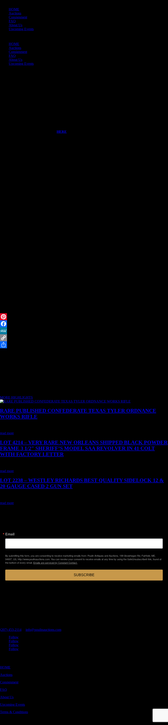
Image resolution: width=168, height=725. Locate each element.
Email (9, 534)
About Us (15, 25)
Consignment (18, 17)
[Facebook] (84, 323)
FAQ (12, 21)
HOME (14, 9)
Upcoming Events (21, 29)
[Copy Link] (84, 337)
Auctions (15, 13)
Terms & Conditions (14, 712)
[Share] (84, 344)
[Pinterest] (84, 316)
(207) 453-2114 (10, 630)
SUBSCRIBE (84, 575)
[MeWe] (84, 330)
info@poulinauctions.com (43, 630)
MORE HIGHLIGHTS (16, 397)
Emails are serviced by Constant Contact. (55, 562)
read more (7, 433)
